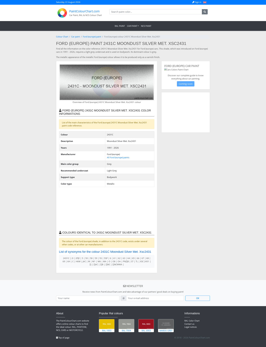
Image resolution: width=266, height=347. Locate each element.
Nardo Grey (165, 330)
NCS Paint (146, 26)
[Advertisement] (106, 208)
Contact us (189, 323)
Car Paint (132, 26)
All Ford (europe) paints (118, 157)
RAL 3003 (146, 330)
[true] (205, 11)
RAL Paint (120, 26)
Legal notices (190, 327)
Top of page (63, 337)
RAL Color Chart (192, 320)
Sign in (198, 2)
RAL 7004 (126, 330)
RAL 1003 (106, 330)
